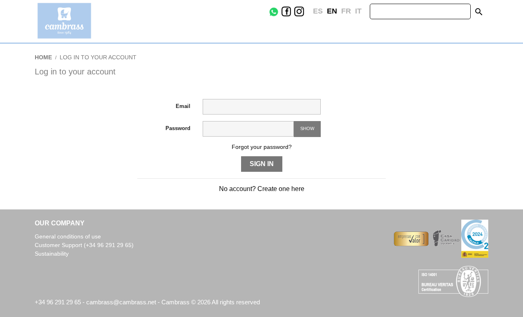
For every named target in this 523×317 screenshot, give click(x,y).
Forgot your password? (262, 147)
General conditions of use (68, 236)
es (318, 11)
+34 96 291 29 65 (58, 302)
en (332, 11)
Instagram (305, 11)
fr (346, 11)
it (358, 11)
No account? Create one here (261, 188)
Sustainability (52, 253)
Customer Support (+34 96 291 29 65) (84, 245)
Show (307, 128)
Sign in (262, 163)
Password (177, 128)
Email (183, 106)
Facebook (293, 11)
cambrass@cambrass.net (122, 302)
